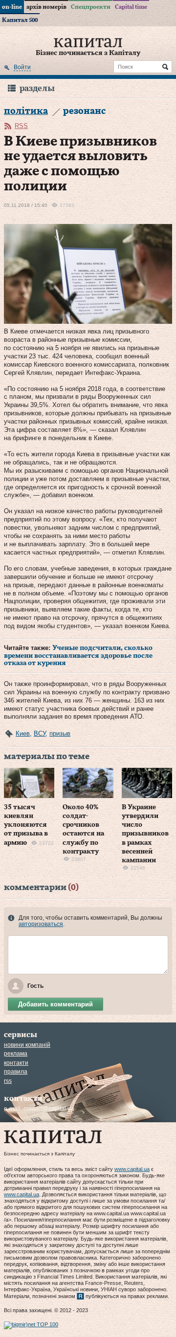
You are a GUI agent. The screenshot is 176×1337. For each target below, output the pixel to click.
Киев (23, 733)
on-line (12, 7)
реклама (15, 1053)
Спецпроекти (90, 7)
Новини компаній (27, 1044)
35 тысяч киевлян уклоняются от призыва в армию (26, 825)
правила (15, 1071)
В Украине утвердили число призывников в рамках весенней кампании (145, 834)
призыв (59, 733)
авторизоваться (41, 924)
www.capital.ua (132, 1169)
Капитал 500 (20, 20)
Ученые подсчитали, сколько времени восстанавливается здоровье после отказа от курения (78, 656)
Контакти (16, 1062)
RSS (21, 126)
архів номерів (46, 7)
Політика (26, 111)
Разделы (37, 88)
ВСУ (39, 733)
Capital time (131, 7)
